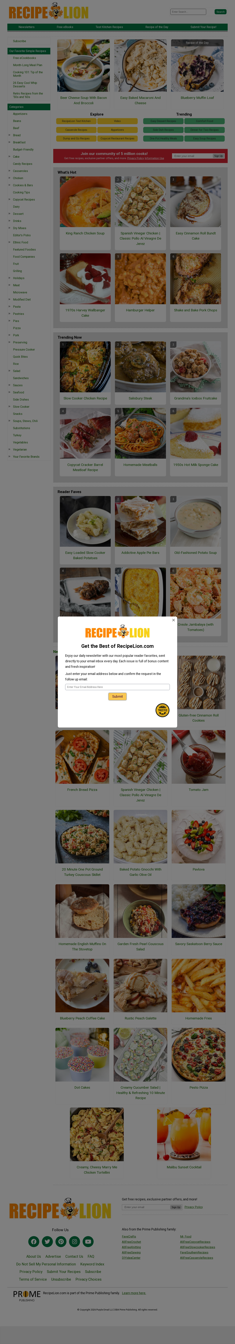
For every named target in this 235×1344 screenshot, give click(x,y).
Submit (117, 696)
